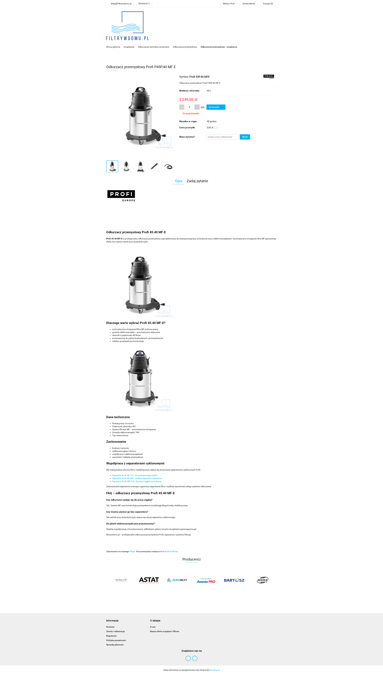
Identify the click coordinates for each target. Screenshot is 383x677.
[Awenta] (206, 580)
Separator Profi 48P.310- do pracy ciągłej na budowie (136, 481)
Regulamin (111, 636)
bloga (132, 551)
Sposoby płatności (115, 644)
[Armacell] (120, 580)
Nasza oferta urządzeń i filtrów (164, 631)
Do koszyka (214, 107)
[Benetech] (262, 580)
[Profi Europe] (269, 76)
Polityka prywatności (116, 640)
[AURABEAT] (177, 580)
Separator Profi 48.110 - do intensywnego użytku (135, 475)
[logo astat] (149, 580)
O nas (152, 627)
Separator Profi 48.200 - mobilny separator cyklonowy (137, 478)
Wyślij (245, 137)
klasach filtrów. (171, 551)
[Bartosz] (234, 580)
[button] (112, 621)
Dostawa (110, 627)
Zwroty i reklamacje (115, 631)
